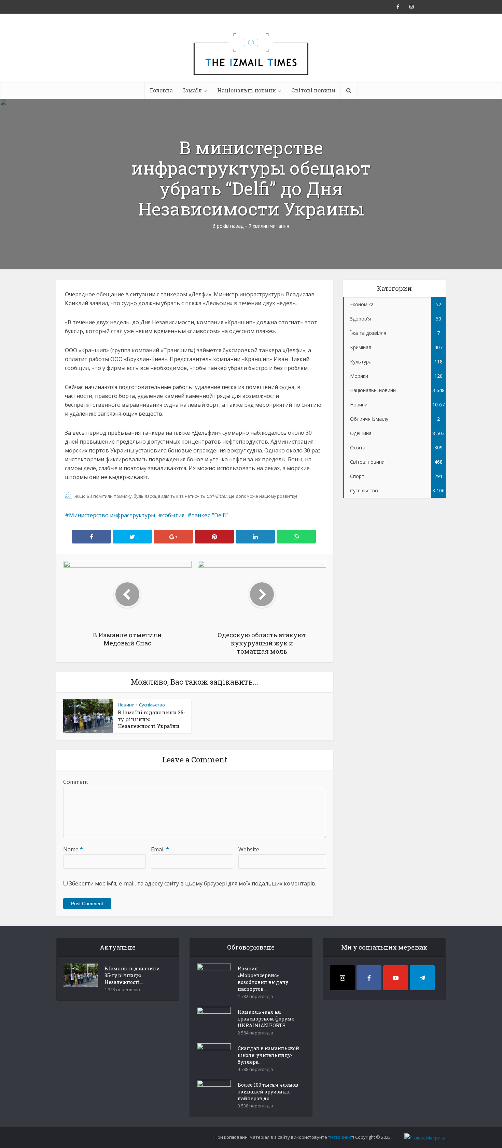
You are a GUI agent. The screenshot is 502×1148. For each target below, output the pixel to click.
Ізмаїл (192, 90)
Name (73, 849)
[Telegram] (422, 977)
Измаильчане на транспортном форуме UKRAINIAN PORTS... (266, 1019)
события (173, 515)
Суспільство (152, 705)
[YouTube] (395, 977)
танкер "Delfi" (210, 515)
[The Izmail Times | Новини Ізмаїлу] (251, 61)
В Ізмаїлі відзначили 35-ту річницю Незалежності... (132, 975)
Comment (75, 782)
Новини (126, 705)
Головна (161, 90)
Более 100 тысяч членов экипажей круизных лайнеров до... (268, 1092)
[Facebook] (369, 977)
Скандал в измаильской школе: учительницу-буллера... (268, 1055)
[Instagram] (342, 977)
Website (248, 849)
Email (160, 849)
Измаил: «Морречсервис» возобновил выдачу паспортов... (263, 978)
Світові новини (313, 90)
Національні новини (246, 90)
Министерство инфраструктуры (112, 515)
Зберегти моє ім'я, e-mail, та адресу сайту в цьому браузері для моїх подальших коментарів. (192, 883)
